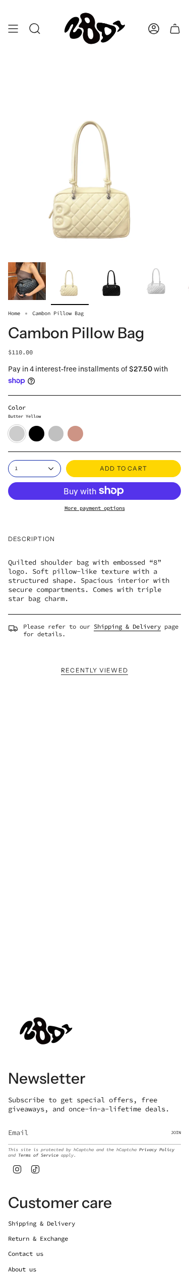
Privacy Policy (156, 1149)
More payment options (95, 508)
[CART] (174, 29)
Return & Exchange (38, 1238)
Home (14, 313)
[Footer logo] (46, 1031)
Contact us (25, 1253)
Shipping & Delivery (127, 626)
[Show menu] (13, 29)
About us (22, 1269)
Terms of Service (38, 1155)
